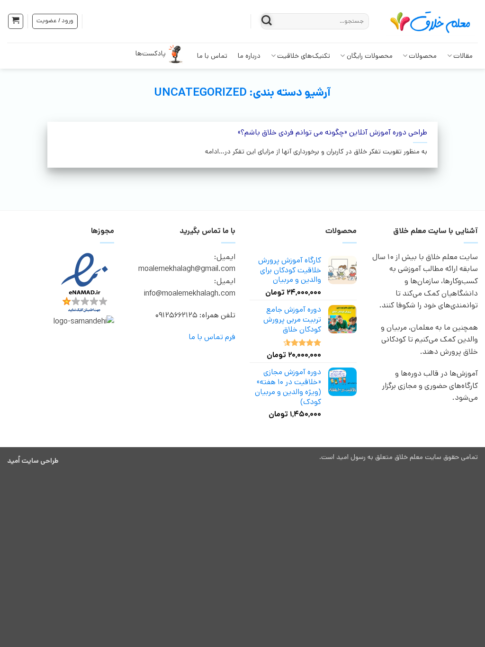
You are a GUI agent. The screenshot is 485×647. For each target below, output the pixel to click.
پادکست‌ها (150, 53)
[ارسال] (267, 21)
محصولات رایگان (370, 56)
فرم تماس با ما (212, 337)
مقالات (463, 56)
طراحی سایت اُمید (33, 461)
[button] (15, 21)
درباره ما (249, 56)
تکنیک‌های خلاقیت (303, 56)
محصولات (423, 56)
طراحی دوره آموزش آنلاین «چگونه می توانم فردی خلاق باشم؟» (332, 133)
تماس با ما (212, 56)
